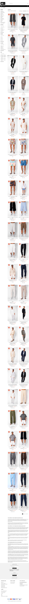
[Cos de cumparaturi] (27, 6)
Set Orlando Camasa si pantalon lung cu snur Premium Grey (23, 50)
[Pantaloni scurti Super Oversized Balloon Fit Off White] (13, 250)
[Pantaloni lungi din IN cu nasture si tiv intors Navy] (24, 271)
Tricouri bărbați (9, 543)
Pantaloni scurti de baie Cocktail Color (23, 154)
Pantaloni (2, 13)
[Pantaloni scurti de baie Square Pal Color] (13, 167)
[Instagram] (16, 575)
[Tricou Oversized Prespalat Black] (24, 417)
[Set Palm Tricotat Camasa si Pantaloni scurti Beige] (24, 104)
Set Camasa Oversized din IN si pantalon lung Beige (13, 343)
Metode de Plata (3, 586)
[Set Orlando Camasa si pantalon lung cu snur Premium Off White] (24, 62)
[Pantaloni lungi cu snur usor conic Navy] (24, 501)
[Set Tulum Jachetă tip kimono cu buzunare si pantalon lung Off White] (13, 396)
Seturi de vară (9, 550)
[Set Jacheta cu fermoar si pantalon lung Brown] (24, 83)
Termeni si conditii (3, 583)
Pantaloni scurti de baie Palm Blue (23, 175)
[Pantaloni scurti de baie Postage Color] (13, 146)
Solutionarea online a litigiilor (4, 596)
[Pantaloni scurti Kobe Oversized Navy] (13, 501)
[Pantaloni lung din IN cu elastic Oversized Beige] (24, 396)
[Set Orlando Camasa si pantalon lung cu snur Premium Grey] (24, 42)
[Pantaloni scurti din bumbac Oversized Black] (24, 438)
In (1, 28)
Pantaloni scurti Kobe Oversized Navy (12, 509)
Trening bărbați (10, 554)
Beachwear (2, 16)
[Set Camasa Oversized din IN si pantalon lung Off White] (13, 313)
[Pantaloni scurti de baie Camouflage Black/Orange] (13, 188)
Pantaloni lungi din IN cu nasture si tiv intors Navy (23, 280)
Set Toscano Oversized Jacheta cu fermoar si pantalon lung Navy (23, 363)
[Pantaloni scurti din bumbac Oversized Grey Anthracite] (13, 21)
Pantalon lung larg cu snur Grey (13, 467)
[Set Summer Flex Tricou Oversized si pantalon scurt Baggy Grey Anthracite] (13, 42)
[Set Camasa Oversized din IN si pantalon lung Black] (24, 313)
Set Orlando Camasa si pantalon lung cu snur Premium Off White (23, 71)
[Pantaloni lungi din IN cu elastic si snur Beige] (13, 292)
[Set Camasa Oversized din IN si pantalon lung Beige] (13, 334)
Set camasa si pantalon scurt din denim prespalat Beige (13, 113)
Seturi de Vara (2, 14)
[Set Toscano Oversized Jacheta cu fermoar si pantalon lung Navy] (24, 355)
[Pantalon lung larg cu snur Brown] (24, 459)
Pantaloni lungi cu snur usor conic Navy (24, 509)
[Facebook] (13, 575)
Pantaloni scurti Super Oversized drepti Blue (24, 217)
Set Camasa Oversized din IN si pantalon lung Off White (13, 322)
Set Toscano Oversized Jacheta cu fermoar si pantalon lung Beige (12, 363)
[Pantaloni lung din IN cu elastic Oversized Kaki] (13, 417)
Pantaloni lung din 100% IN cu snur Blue (12, 489)
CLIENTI (2, 589)
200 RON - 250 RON (3, 58)
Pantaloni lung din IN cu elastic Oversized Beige (24, 405)
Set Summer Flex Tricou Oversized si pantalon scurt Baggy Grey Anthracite (12, 50)
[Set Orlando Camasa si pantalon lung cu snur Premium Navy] (13, 83)
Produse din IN (2, 11)
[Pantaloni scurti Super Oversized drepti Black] (13, 209)
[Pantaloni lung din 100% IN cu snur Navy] (24, 480)
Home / (2, 7)
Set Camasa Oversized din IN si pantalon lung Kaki (24, 343)
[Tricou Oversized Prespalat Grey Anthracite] (13, 438)
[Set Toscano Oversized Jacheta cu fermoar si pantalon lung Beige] (13, 355)
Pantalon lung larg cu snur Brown (23, 467)
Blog (1, 594)
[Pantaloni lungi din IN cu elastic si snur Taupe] (24, 292)
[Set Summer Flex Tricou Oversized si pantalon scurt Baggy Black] (24, 21)
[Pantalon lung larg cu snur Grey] (13, 459)
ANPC (1, 595)
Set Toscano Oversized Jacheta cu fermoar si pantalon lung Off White (12, 384)
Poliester (2, 29)
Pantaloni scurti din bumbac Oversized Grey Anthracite (13, 30)
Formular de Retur (12, 583)
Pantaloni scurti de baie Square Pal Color (12, 176)
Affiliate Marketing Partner (4, 587)
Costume (2, 20)
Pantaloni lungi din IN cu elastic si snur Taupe (24, 301)
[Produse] (1, 6)
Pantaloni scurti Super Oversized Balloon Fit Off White (13, 259)
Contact (2, 593)
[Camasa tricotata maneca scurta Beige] (24, 125)
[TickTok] (14, 575)
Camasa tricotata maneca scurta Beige (23, 133)
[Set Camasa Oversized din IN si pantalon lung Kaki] (24, 334)
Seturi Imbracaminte (3, 22)
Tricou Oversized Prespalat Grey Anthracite (13, 447)
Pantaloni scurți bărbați (10, 546)
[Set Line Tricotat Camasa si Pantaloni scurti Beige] (13, 125)
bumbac (14, 531)
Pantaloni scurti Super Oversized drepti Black (13, 217)
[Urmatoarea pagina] (27, 513)
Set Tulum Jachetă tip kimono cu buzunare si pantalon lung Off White (12, 405)
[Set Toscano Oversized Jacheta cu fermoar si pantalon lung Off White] (13, 376)
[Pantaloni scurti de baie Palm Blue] (24, 167)
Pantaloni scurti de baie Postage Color (12, 154)
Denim (1, 21)
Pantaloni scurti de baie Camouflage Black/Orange (12, 197)
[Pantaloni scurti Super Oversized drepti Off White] (13, 229)
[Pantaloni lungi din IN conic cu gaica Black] (24, 250)
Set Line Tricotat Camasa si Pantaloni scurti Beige (12, 134)
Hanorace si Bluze (3, 12)
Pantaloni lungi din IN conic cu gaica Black (23, 259)
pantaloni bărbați (10, 531)
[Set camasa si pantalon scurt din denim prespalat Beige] (13, 104)
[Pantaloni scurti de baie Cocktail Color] (24, 146)
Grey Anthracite (3, 49)
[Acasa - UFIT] (4, 3)
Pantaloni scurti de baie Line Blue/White (23, 197)
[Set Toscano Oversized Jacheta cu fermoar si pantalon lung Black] (24, 376)
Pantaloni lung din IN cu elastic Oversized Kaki (13, 426)
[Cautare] (27, 3)
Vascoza (2, 30)
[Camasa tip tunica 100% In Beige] (13, 271)
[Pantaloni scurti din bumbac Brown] (24, 229)
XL (1, 40)
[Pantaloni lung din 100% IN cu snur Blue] (13, 480)
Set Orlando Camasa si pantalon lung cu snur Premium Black (12, 71)
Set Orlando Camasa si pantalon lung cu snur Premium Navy (12, 92)
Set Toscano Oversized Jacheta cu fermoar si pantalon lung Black (23, 384)
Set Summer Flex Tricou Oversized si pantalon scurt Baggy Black (23, 30)
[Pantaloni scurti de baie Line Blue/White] (24, 188)
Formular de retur (3, 592)
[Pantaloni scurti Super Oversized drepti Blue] (24, 209)
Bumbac (2, 27)
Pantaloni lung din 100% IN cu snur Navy (23, 489)
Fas (1, 31)
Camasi (1, 17)
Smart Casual (2, 18)
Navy (1, 47)
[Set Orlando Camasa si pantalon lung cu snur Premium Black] (13, 62)
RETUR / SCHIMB (12, 580)
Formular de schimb (3, 591)
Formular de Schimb (12, 582)
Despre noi (2, 582)
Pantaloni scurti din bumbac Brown (23, 238)
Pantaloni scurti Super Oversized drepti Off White (13, 238)
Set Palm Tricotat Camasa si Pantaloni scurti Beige (23, 113)
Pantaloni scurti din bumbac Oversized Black (24, 447)
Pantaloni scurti (2, 15)
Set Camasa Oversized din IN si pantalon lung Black (24, 322)
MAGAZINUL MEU (3, 580)
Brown (2, 48)
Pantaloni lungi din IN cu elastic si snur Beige (13, 301)
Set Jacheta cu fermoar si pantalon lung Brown (24, 92)
